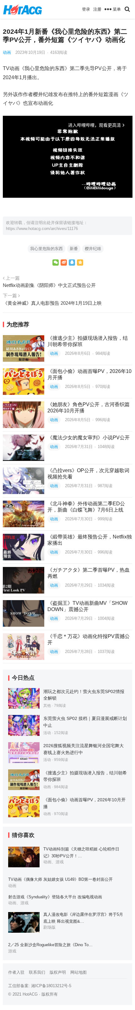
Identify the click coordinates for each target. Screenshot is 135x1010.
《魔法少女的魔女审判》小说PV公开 (88, 437)
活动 (47, 733)
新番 (74, 248)
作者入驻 (16, 972)
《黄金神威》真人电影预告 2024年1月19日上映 (52, 303)
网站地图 (78, 972)
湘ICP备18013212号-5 (51, 985)
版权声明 (58, 972)
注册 (97, 9)
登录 (86, 9)
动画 (7, 52)
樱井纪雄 (93, 248)
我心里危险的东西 (46, 248)
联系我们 (37, 972)
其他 (47, 705)
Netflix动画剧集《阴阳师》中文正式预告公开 (49, 285)
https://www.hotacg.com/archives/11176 (42, 228)
